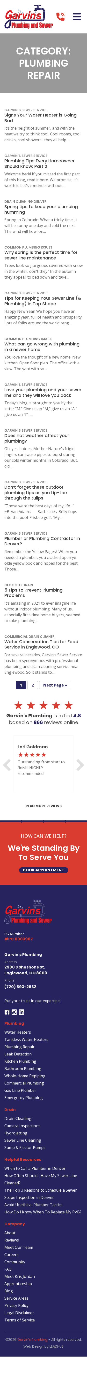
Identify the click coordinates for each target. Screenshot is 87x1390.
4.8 (77, 715)
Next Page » (55, 685)
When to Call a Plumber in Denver (34, 1168)
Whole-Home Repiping (24, 1075)
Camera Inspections (22, 1125)
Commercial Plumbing (24, 1083)
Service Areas (16, 1298)
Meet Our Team (18, 1247)
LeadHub (57, 1346)
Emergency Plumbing (23, 1097)
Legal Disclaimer (19, 1312)
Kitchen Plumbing (20, 1061)
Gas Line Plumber (20, 1090)
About (9, 1232)
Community (14, 1262)
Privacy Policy (16, 1305)
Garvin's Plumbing (32, 1339)
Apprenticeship (18, 1283)
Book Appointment (43, 870)
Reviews (11, 1240)
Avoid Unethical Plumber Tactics (33, 1204)
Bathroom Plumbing (22, 1068)
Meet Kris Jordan (19, 1276)
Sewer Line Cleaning (22, 1140)
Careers (11, 1254)
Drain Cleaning (17, 1118)
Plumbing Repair (19, 1046)
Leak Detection (18, 1054)
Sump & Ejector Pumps (24, 1147)
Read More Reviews (44, 806)
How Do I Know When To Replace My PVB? (42, 1212)
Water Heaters (17, 1032)
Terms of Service (19, 1320)
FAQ (8, 1269)
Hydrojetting (15, 1133)
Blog (8, 1291)
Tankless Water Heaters (26, 1039)
